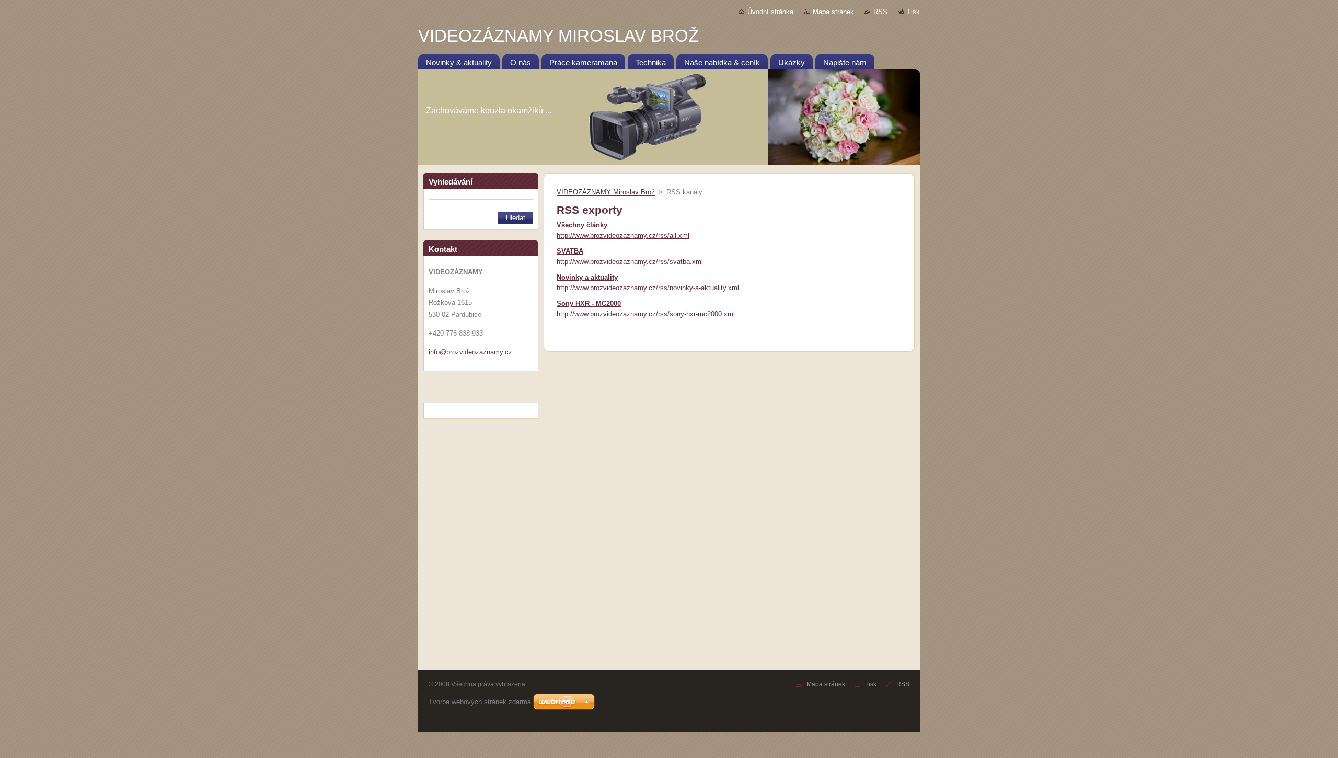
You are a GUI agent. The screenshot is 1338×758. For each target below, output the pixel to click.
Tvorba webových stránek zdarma (480, 702)
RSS (880, 12)
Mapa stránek (833, 12)
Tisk (913, 12)
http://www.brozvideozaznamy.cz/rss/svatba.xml (630, 262)
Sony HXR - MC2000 (589, 303)
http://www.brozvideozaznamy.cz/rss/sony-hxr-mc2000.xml (646, 314)
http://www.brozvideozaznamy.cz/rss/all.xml (623, 235)
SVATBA (570, 251)
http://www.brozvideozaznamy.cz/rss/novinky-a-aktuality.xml (648, 288)
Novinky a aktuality (587, 277)
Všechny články (582, 225)
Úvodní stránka (770, 12)
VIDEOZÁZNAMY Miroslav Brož (606, 192)
